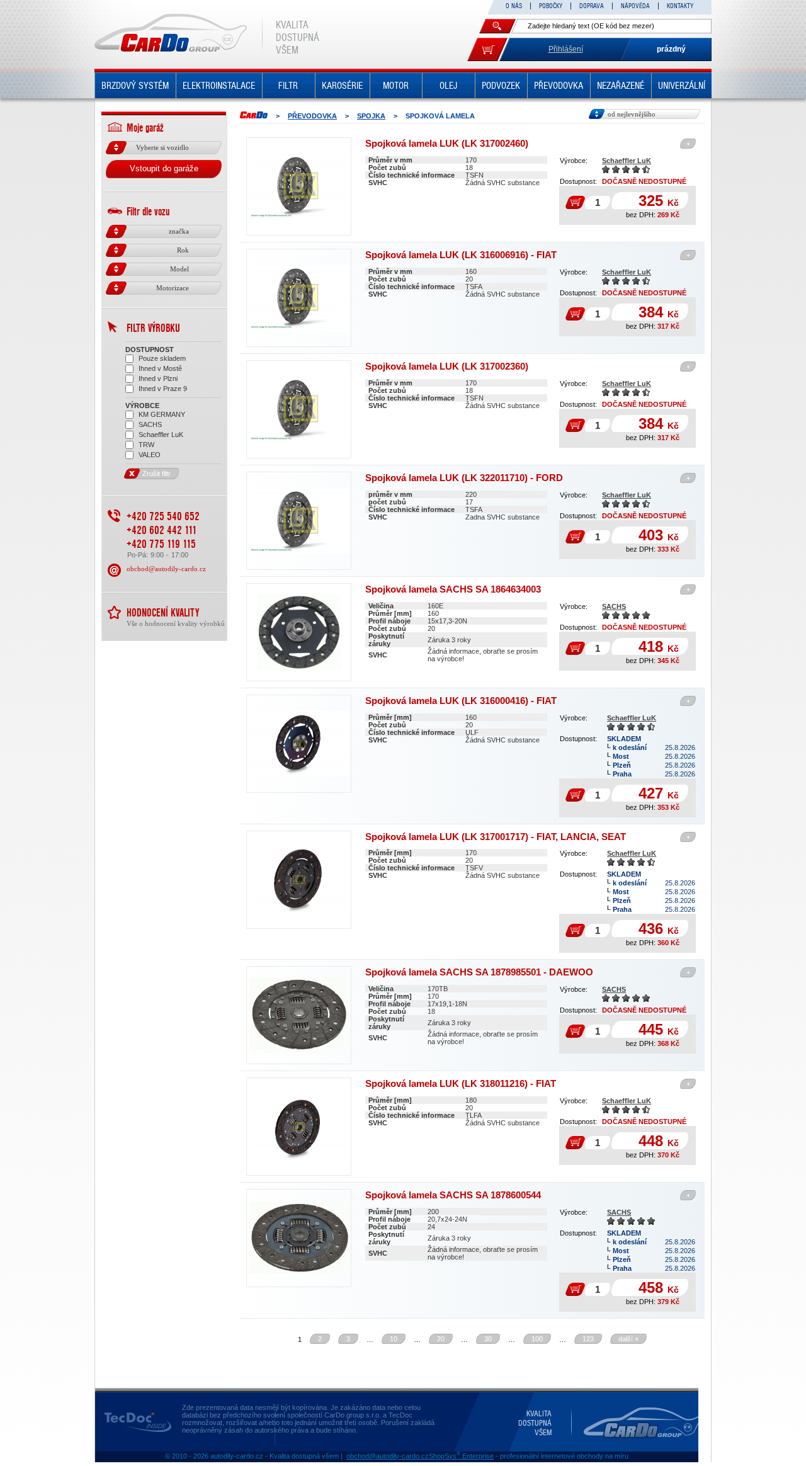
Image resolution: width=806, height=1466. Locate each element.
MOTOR (396, 85)
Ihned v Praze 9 (163, 388)
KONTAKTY (680, 6)
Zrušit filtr (156, 473)
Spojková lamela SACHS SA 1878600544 (453, 1195)
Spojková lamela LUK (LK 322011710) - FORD (464, 477)
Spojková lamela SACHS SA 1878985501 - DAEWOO (479, 972)
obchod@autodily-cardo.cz (166, 568)
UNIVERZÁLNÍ (681, 85)
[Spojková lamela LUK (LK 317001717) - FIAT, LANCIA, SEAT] (299, 879)
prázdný (671, 49)
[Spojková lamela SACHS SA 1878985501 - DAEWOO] (299, 1015)
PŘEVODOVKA (558, 85)
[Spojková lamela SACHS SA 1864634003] (299, 632)
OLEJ (448, 85)
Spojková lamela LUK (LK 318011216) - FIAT (460, 1083)
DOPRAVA (591, 6)
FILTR (288, 85)
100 (537, 1339)
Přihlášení (565, 49)
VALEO (150, 454)
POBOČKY (550, 6)
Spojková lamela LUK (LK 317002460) (446, 143)
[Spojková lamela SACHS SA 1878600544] (299, 1238)
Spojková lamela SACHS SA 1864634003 (453, 589)
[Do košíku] (487, 49)
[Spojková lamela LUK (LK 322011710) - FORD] (299, 520)
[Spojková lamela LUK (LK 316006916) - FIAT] (299, 297)
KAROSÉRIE (342, 85)
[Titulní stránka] (254, 114)
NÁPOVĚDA (635, 6)
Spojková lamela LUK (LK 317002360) (446, 366)
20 (441, 1339)
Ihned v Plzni (158, 378)
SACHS (614, 606)
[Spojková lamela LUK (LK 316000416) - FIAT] (299, 743)
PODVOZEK (501, 85)
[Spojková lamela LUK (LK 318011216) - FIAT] (299, 1126)
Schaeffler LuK (626, 160)
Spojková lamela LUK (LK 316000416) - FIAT (461, 700)
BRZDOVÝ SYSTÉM (135, 85)
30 (488, 1339)
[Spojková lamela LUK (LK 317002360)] (299, 409)
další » (628, 1339)
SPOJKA (371, 116)
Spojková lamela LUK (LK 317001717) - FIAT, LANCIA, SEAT (495, 836)
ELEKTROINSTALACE (219, 85)
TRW (146, 444)
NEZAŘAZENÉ (620, 85)
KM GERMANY (162, 414)
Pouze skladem (162, 358)
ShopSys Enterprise (461, 1456)
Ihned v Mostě (160, 368)
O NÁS (514, 6)
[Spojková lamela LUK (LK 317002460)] (299, 186)
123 (588, 1339)
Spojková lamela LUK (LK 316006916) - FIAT (461, 254)
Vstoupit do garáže (164, 168)
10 (393, 1339)
